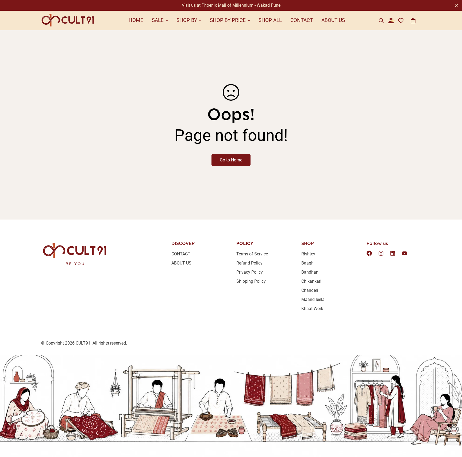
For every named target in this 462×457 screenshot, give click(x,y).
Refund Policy (249, 263)
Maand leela (313, 299)
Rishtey (308, 253)
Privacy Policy (249, 272)
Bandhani (310, 272)
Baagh (307, 263)
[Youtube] (404, 253)
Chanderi (309, 290)
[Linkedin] (392, 253)
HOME (136, 20)
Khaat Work (312, 308)
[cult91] (68, 20)
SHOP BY (186, 20)
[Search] (381, 21)
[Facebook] (369, 253)
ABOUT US (333, 20)
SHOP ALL (270, 20)
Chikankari (311, 281)
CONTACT (301, 20)
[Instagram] (381, 253)
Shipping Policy (251, 281)
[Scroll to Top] (451, 428)
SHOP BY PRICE (228, 20)
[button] (413, 20)
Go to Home (231, 160)
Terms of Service (252, 253)
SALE (158, 20)
